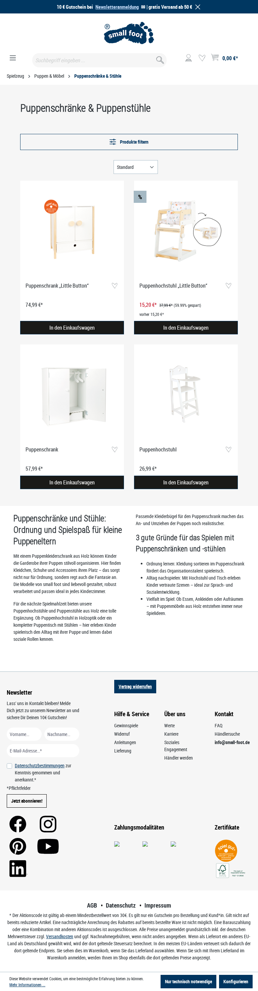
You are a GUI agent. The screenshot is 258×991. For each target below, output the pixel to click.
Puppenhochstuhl (158, 449)
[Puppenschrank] (72, 395)
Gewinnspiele (126, 725)
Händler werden (178, 758)
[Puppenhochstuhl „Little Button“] (185, 231)
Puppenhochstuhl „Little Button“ (173, 285)
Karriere (171, 734)
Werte (169, 725)
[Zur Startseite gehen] (129, 33)
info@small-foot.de (232, 742)
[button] (196, 7)
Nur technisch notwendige (188, 981)
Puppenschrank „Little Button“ (57, 285)
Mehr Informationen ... (27, 984)
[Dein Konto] (188, 58)
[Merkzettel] (202, 58)
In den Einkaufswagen (72, 327)
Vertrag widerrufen (135, 686)
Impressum (157, 905)
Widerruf (122, 734)
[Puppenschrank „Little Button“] (72, 231)
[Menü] (13, 58)
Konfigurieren (235, 981)
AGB (92, 905)
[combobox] (99, 60)
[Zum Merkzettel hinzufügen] (114, 286)
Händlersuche (227, 734)
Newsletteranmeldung (117, 6)
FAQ (218, 725)
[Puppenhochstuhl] (185, 395)
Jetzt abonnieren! (26, 801)
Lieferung (122, 750)
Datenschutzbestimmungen (39, 765)
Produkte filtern (133, 142)
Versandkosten (59, 936)
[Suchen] (159, 58)
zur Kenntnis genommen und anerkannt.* (43, 772)
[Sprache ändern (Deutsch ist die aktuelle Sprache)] (245, 60)
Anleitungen (125, 742)
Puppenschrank (42, 449)
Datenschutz (121, 905)
